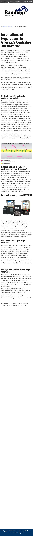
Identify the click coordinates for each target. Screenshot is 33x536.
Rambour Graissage (7, 26)
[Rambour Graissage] (16, 11)
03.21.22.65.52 (27, 2)
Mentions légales (18, 533)
